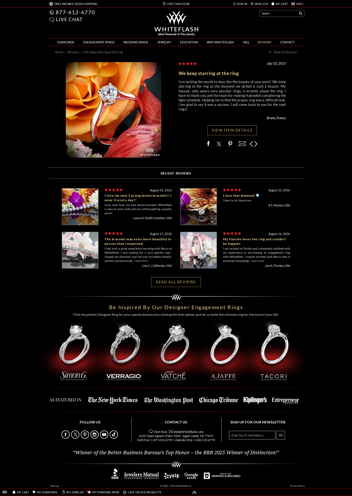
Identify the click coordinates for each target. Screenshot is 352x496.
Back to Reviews (285, 52)
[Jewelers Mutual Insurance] (141, 478)
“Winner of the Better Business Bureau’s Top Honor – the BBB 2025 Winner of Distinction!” (176, 453)
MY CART (282, 4)
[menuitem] (65, 42)
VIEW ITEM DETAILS (232, 130)
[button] (51, 19)
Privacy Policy (297, 485)
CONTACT (287, 42)
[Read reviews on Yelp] (171, 478)
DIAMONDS (65, 42)
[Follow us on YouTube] (104, 437)
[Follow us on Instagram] (94, 437)
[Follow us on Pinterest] (85, 437)
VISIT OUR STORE (178, 4)
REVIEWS (264, 42)
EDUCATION (189, 42)
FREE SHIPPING (76, 4)
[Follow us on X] (75, 437)
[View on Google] (191, 478)
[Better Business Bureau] (115, 478)
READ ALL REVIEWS (176, 282)
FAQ (246, 42)
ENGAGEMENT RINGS (98, 42)
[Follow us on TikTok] (114, 437)
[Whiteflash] (176, 23)
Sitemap (54, 485)
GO (281, 435)
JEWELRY (164, 42)
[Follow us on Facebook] (65, 437)
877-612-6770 (75, 12)
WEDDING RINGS (135, 42)
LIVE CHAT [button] (69, 19)
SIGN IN (242, 4)
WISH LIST (262, 4)
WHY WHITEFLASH (220, 42)
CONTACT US (176, 422)
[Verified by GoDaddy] (222, 478)
